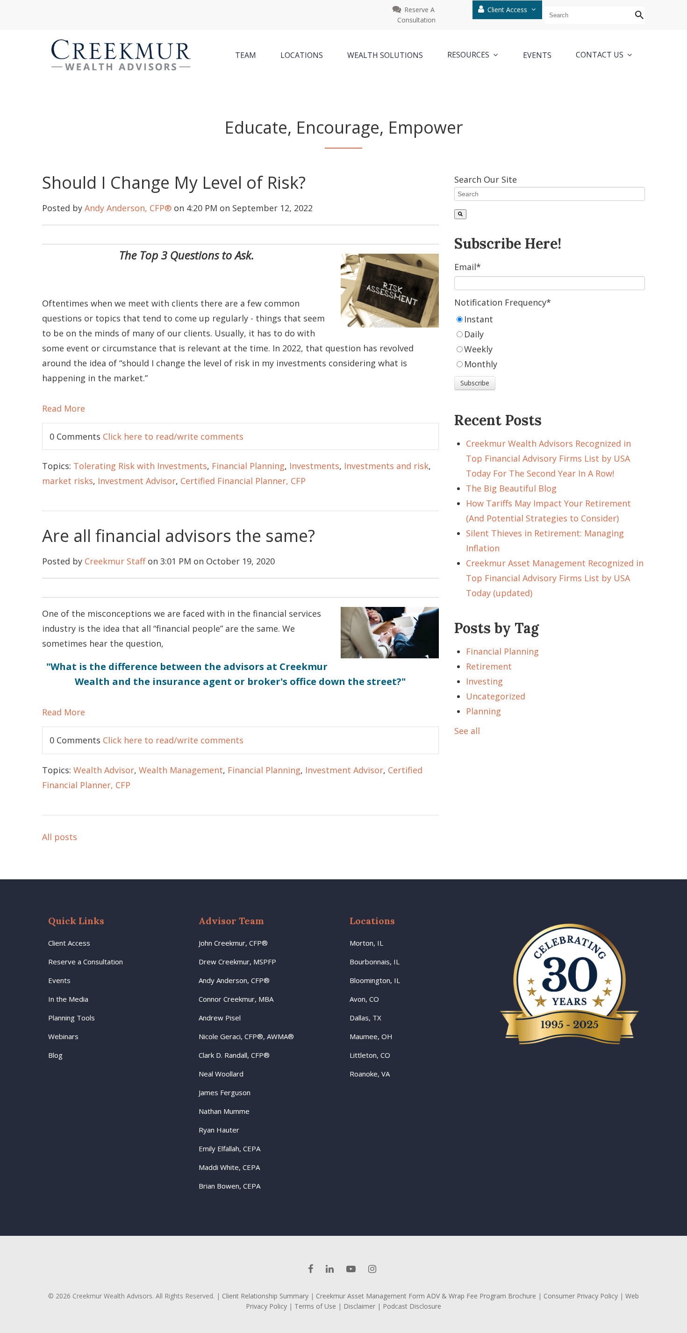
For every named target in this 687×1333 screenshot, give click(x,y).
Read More (63, 408)
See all (467, 730)
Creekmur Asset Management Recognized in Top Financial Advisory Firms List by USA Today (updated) (555, 578)
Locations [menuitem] (301, 55)
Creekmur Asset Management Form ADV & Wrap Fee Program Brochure (426, 1295)
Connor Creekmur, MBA (236, 999)
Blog (55, 1055)
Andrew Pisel (220, 1017)
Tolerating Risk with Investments (140, 465)
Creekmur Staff (115, 561)
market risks (67, 480)
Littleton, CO (370, 1055)
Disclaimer (359, 1306)
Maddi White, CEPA (229, 1167)
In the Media (68, 999)
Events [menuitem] (537, 55)
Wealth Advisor (103, 770)
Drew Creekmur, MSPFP (237, 961)
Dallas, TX (365, 1017)
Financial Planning (248, 465)
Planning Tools (71, 1017)
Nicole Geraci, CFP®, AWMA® (246, 1036)
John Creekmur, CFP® (233, 943)
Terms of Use (315, 1306)
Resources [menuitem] (468, 55)
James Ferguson (224, 1092)
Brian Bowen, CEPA (229, 1185)
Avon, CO (364, 999)
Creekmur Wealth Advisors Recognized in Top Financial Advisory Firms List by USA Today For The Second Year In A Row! (548, 458)
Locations (372, 921)
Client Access (508, 9)
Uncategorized (495, 696)
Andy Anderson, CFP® (128, 208)
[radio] (549, 319)
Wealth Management (181, 770)
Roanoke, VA (370, 1073)
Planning (483, 711)
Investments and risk (386, 465)
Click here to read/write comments (173, 436)
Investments (314, 465)
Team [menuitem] (245, 55)
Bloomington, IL (375, 980)
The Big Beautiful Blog (511, 488)
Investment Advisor (137, 480)
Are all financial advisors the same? (178, 535)
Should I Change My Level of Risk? (174, 182)
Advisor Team (231, 921)
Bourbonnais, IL (375, 961)
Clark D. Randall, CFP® (234, 1055)
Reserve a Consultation (85, 961)
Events (59, 980)
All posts (59, 836)
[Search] (460, 214)
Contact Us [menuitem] (599, 55)
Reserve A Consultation (416, 14)
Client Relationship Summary (265, 1295)
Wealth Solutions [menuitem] (385, 55)
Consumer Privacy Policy (581, 1295)
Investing (484, 681)
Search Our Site (485, 179)
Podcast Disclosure (412, 1306)
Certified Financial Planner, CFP (243, 480)
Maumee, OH (371, 1036)
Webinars (63, 1036)
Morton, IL (366, 943)
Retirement (489, 666)
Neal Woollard (221, 1073)
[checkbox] (549, 341)
